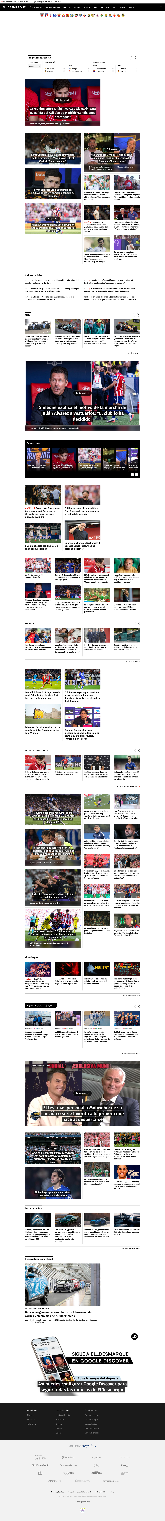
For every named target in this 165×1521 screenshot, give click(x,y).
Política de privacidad (75, 1492)
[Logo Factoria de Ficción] (68, 1465)
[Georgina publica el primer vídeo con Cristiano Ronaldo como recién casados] (127, 635)
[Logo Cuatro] (96, 1457)
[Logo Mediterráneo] (111, 1481)
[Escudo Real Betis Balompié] (102, 15)
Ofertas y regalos (92, 1419)
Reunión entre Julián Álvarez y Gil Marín (16, 2)
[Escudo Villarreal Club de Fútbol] (123, 15)
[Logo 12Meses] (125, 1473)
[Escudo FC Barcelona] (67, 15)
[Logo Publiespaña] (82, 1481)
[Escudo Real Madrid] (106, 15)
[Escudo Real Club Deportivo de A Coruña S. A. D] (97, 15)
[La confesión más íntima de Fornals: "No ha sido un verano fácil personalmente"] (97, 1169)
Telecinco (60, 1419)
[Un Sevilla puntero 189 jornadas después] (38, 565)
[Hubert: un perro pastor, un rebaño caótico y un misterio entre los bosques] (97, 969)
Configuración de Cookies (91, 1492)
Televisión (31, 1424)
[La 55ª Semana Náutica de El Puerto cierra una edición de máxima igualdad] (68, 1018)
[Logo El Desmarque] (40, 1465)
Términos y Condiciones (58, 1492)
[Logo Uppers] (68, 1473)
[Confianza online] (82, 1512)
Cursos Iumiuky (91, 1424)
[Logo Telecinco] (68, 1457)
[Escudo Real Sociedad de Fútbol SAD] (110, 15)
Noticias (30, 1415)
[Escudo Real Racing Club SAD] (89, 15)
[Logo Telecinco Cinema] (96, 1473)
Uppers (59, 1433)
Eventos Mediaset (92, 1428)
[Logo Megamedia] (83, 1501)
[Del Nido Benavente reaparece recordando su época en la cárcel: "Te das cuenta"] (97, 635)
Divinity (59, 1428)
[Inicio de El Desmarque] (14, 7)
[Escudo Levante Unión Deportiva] (76, 15)
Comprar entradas (92, 1415)
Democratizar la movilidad (37, 1308)
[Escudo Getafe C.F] (72, 15)
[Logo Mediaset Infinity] (40, 1457)
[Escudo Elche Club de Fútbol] (59, 15)
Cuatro (59, 1424)
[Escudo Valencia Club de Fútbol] (119, 15)
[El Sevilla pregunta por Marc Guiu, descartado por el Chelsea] (53, 1183)
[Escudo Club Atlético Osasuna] (85, 15)
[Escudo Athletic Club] (42, 15)
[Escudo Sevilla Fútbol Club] (114, 15)
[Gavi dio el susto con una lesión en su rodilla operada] (43, 533)
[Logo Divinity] (125, 1457)
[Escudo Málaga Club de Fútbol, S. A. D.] (80, 15)
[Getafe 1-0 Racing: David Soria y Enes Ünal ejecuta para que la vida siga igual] (68, 565)
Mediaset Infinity (63, 1415)
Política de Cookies (107, 1492)
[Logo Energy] (125, 1465)
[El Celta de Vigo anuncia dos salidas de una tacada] (68, 762)
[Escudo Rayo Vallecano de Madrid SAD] (93, 15)
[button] (62, 100)
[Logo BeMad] (40, 1473)
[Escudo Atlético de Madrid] (46, 15)
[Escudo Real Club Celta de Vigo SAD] (50, 15)
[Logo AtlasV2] (54, 1481)
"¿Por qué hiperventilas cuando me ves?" (47, 2)
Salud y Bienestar (92, 1433)
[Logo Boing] (97, 1465)
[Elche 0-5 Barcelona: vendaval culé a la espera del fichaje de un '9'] (53, 885)
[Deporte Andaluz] (38, 1028)
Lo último (31, 1419)
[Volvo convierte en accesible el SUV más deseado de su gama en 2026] (127, 1220)
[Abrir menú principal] (161, 7)
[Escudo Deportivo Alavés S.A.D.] (55, 15)
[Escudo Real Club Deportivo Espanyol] (63, 15)
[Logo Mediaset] (82, 1447)
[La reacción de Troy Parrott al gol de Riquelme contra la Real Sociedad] (97, 918)
